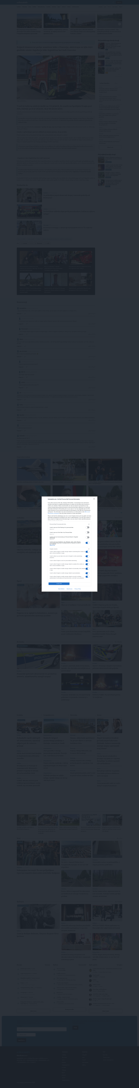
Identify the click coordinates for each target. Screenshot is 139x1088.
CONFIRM (59, 583)
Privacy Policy (78, 588)
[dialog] (69, 544)
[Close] (94, 499)
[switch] (87, 527)
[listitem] (69, 524)
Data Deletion (61, 588)
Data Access (69, 588)
